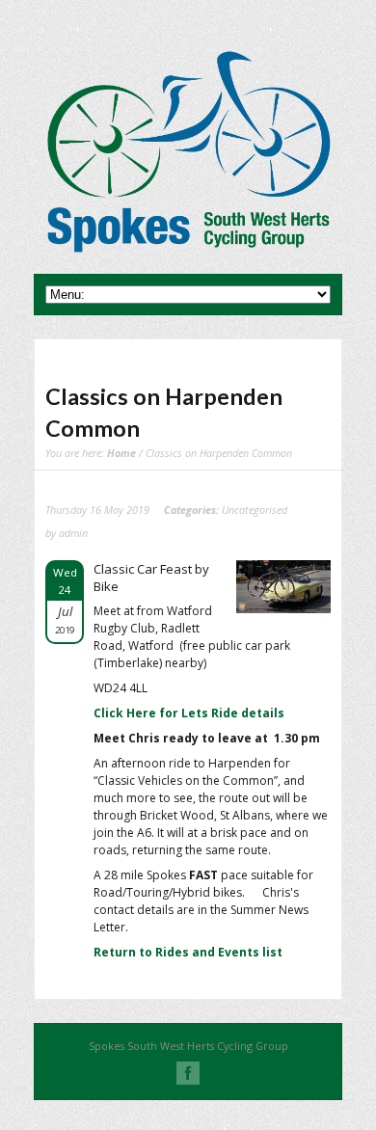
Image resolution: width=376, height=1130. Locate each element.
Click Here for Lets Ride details (189, 713)
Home (121, 452)
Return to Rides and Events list (188, 952)
